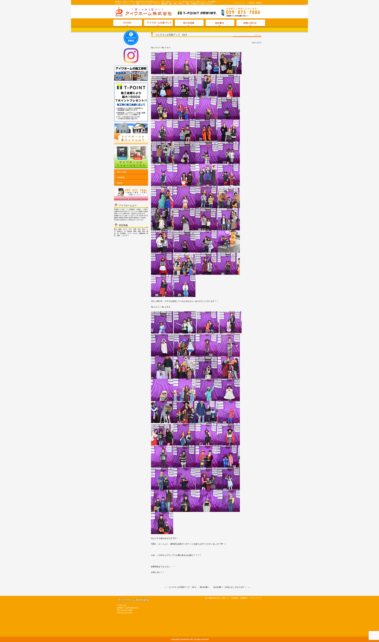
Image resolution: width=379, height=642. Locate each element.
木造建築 (120, 177)
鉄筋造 (119, 183)
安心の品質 (121, 172)
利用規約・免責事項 (255, 3)
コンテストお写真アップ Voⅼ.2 (183, 587)
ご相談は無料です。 (226, 12)
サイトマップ (240, 3)
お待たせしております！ (235, 587)
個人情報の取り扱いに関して (216, 598)
